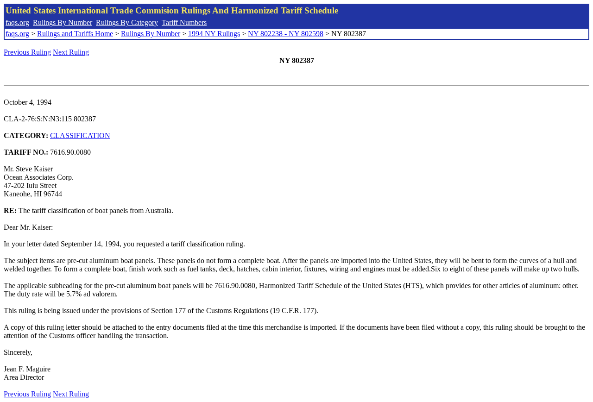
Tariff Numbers (184, 22)
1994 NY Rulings (214, 34)
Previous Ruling (27, 52)
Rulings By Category (127, 22)
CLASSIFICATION (80, 135)
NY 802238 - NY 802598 (285, 34)
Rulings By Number (62, 22)
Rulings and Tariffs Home (75, 34)
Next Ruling (71, 52)
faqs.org (17, 22)
